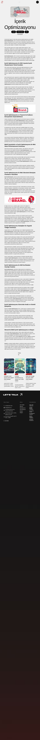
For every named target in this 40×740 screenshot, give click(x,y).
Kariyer (21, 411)
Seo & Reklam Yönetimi (31, 416)
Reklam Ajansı (20, 31)
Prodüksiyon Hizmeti (32, 414)
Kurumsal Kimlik (31, 411)
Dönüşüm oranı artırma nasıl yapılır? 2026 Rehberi (9, 378)
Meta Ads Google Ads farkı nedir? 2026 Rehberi (30, 378)
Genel (13, 31)
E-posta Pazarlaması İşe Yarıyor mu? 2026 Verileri (19, 378)
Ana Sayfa (22, 404)
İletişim (21, 412)
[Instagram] (4, 420)
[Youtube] (7, 420)
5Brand (21, 406)
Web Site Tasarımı (31, 405)
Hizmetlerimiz (23, 409)
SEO (27, 31)
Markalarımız (23, 407)
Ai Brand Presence (31, 420)
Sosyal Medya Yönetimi (31, 408)
